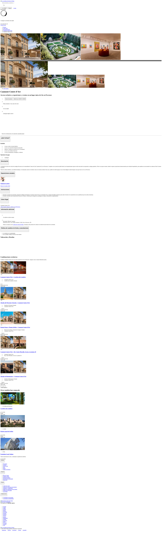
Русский (5, 522)
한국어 (4, 515)
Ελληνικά (5, 512)
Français (4, 514)
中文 (4, 525)
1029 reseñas (5, 88)
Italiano (4, 517)
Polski (4, 521)
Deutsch (4, 511)
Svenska (4, 524)
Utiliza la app (3, 25)
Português (5, 520)
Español (4, 513)
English (4, 506)
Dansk (4, 510)
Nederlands (5, 518)
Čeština (4, 508)
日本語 (4, 519)
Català (4, 507)
